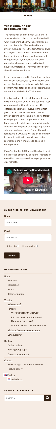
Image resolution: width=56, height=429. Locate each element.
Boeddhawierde (22, 4)
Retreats (12, 309)
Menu (29, 15)
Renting (8, 341)
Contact (8, 360)
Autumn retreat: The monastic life (28, 325)
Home (7, 276)
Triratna (8, 300)
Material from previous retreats (24, 330)
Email (7, 231)
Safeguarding (15, 335)
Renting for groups (17, 349)
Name (7, 216)
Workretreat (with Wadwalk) (25, 313)
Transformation (16, 294)
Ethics (11, 289)
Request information (18, 354)
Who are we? (14, 304)
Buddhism (13, 280)
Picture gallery (15, 369)
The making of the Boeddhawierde (25, 364)
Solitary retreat (15, 345)
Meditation (13, 285)
